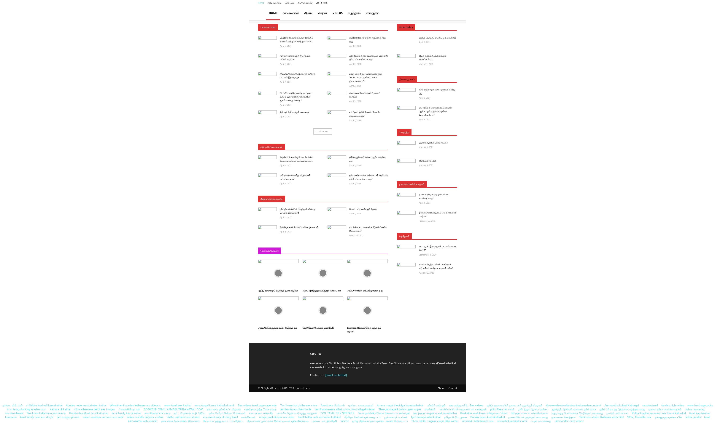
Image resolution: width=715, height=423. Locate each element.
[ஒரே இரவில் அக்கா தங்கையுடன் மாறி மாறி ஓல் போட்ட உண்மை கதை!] (337, 56)
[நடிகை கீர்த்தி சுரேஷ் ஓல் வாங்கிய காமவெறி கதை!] (406, 195)
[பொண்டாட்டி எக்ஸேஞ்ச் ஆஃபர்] (337, 210)
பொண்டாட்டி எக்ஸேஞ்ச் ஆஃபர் (363, 209)
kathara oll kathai (60, 409)
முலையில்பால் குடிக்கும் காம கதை (528, 417)
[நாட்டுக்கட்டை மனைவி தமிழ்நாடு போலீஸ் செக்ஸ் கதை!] (337, 228)
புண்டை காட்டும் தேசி (325, 421)
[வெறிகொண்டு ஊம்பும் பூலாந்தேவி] (323, 299)
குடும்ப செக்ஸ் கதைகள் (271, 147)
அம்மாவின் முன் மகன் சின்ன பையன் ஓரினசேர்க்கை (278, 421)
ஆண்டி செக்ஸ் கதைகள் (271, 199)
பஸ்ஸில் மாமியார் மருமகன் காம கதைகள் (463, 409)
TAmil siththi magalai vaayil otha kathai (434, 421)
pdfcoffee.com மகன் (502, 409)
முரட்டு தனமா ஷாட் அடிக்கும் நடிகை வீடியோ (278, 290)
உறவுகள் (322, 13)
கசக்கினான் (248, 417)
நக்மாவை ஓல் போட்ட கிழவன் (224, 409)
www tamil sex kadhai (177, 405)
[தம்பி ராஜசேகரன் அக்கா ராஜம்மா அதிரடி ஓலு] (337, 38)
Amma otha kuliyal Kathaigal (621, 405)
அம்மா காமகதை (695, 409)
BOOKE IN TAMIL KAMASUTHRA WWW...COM (173, 409)
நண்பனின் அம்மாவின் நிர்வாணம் (180, 421)
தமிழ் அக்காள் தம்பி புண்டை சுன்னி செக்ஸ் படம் (380, 421)
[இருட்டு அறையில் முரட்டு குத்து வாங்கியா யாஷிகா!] (406, 213)
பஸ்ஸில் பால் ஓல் (436, 405)
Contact (452, 388)
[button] (452, 13)
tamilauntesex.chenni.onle (295, 409)
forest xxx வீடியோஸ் (333, 405)
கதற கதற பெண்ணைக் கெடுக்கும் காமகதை (577, 413)
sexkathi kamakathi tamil (512, 421)
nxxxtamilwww (14, 413)
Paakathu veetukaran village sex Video (484, 413)
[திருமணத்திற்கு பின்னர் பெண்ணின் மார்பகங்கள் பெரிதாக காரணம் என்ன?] (406, 265)
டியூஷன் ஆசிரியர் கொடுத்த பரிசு (433, 142)
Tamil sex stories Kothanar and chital (601, 417)
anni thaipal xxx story (157, 413)
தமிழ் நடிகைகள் (274, 2)
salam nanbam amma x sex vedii (103, 417)
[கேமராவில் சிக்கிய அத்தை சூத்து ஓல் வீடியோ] (367, 299)
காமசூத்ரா (372, 13)
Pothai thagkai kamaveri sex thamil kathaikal (659, 413)
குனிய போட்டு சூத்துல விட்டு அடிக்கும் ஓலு (277, 328)
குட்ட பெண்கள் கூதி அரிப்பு (189, 413)
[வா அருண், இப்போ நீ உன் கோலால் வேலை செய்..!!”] (406, 247)
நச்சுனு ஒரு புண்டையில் (668, 417)
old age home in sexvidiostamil (529, 413)
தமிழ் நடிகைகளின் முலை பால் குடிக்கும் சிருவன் (515, 405)
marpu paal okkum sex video (276, 417)
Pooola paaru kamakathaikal (487, 417)
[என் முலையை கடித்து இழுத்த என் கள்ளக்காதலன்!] (267, 56)
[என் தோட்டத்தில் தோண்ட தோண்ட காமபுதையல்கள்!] (337, 113)
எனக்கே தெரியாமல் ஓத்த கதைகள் (297, 413)
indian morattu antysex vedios (145, 417)
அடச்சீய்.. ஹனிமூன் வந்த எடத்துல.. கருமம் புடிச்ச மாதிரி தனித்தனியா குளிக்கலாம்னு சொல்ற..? (296, 97)
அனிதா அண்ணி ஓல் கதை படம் (362, 417)
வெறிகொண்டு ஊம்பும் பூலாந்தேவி (318, 328)
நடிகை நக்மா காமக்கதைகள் (665, 409)
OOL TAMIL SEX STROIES (337, 413)
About (441, 388)
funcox (345, 421)
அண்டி (308, 13)
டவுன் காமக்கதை (541, 421)
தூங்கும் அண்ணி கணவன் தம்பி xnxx (574, 409)
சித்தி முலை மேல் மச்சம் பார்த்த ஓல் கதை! (299, 227)
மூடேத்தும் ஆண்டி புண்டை (533, 409)
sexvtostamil (650, 405)
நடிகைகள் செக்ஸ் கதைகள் (411, 184)
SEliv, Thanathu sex (639, 417)
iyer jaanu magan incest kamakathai (435, 413)
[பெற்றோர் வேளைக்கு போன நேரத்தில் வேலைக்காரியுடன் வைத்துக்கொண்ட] (267, 38)
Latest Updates (268, 27)
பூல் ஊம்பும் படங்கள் (396, 417)
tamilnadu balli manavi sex (478, 421)
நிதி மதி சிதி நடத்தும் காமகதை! (294, 112)
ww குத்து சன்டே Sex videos (466, 405)
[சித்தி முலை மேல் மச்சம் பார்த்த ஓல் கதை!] (267, 228)
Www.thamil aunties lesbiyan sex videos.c (135, 405)
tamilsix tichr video (672, 405)
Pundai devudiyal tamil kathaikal (88, 413)
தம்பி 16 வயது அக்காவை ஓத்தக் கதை (622, 409)
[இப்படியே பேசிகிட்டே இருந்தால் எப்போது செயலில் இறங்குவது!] (267, 74)
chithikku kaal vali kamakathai (44, 405)
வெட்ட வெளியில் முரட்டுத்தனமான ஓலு (365, 290)
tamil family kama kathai (126, 413)
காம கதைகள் (291, 13)
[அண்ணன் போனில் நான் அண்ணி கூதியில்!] (337, 93)
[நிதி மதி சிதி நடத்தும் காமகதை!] (267, 113)
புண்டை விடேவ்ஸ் (12, 405)
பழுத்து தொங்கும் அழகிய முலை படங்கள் (437, 37)
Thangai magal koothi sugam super (400, 409)
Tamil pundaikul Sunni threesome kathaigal (383, 413)
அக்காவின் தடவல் (129, 409)
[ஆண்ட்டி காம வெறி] (406, 161)
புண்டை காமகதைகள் (360, 405)
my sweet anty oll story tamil (220, 417)
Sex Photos (321, 2)
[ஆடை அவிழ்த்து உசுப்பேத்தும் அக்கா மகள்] (323, 262)
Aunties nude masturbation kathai (86, 405)
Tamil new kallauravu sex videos (46, 413)
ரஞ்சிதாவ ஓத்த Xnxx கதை (260, 409)
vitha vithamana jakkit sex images (94, 409)
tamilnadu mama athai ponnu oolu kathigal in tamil (345, 409)
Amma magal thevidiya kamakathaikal (400, 405)
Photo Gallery (406, 27)
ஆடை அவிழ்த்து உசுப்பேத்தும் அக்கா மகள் (322, 290)
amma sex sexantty (261, 413)
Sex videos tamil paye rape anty (257, 405)
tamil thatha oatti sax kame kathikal (319, 417)
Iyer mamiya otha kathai (425, 417)
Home (261, 2)
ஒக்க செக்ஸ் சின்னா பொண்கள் (227, 413)
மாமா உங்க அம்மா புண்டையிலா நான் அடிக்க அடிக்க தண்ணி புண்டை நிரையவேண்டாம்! (365, 78)
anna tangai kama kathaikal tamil (214, 405)
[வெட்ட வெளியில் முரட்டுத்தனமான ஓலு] (367, 262)
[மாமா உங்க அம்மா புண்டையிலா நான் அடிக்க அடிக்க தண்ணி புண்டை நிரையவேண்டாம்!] (337, 74)
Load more (321, 131)
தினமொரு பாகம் (305, 2)
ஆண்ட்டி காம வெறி (427, 160)
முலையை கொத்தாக (564, 417)
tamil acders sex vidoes (569, 421)
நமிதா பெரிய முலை (455, 417)
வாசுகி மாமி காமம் (617, 413)
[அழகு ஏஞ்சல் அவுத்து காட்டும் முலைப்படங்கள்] (406, 56)
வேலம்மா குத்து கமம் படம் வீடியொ (224, 421)
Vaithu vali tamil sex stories (183, 417)
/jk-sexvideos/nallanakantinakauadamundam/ (573, 405)
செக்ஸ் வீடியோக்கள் (269, 251)
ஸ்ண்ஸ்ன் (430, 409)
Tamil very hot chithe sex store (298, 405)
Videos (338, 13)
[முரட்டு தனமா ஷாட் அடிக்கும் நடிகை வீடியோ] (278, 262)
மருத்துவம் (289, 2)
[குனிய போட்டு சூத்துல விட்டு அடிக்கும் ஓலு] (278, 299)
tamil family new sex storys (36, 417)
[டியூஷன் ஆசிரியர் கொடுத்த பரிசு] (406, 143)
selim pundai (693, 417)
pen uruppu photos (68, 417)
